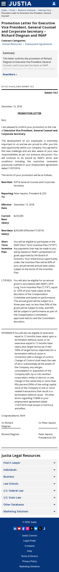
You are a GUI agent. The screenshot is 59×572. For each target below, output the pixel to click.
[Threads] (31, 528)
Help (29, 551)
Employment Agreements (38, 44)
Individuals (10, 469)
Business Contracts (27, 10)
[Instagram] (27, 528)
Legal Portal (29, 541)
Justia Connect (29, 535)
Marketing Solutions (15, 511)
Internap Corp (44, 10)
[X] (40, 528)
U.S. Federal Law (13, 490)
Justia (4, 10)
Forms (12, 10)
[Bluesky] (36, 528)
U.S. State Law (12, 497)
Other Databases (13, 504)
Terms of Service (29, 556)
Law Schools (10, 483)
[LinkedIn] (15, 528)
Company (30, 546)
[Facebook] (23, 528)
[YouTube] (19, 528)
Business (8, 476)
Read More (9, 74)
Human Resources (12, 44)
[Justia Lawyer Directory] (44, 528)
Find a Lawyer (11, 462)
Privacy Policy (29, 561)
